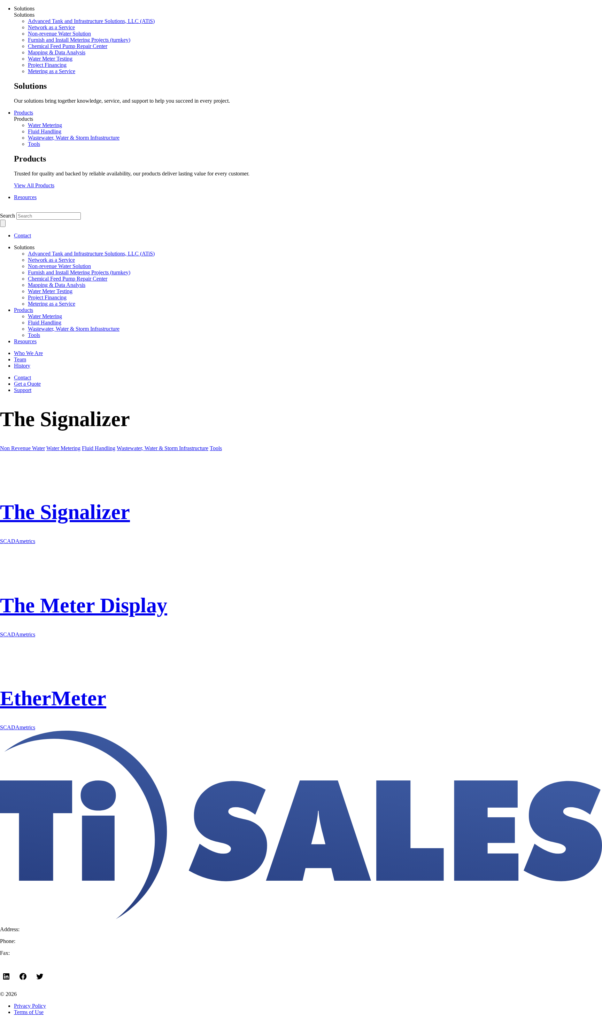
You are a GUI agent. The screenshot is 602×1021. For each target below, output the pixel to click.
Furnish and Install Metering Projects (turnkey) (79, 40)
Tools (34, 144)
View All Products (34, 185)
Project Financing (47, 65)
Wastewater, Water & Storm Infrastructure (73, 138)
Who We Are (28, 353)
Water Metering (45, 125)
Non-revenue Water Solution (59, 34)
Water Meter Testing (50, 59)
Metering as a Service (51, 71)
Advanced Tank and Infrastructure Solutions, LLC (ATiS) (91, 21)
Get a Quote (27, 384)
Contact (22, 235)
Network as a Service (51, 27)
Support (22, 390)
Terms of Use (29, 1012)
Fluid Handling (44, 131)
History (22, 366)
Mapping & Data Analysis (56, 52)
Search (7, 216)
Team (20, 359)
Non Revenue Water (22, 448)
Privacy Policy (30, 1006)
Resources (25, 197)
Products (23, 113)
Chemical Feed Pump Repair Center (67, 46)
